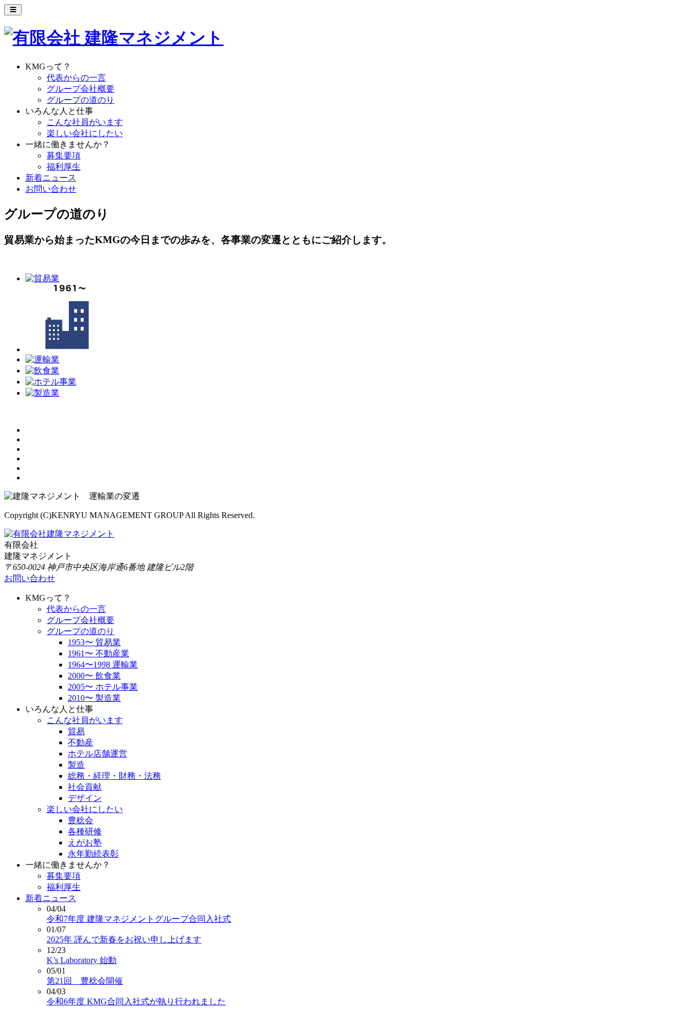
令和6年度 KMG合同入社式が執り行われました (136, 1001)
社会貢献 (85, 786)
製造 (76, 764)
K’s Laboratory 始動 (82, 960)
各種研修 (85, 831)
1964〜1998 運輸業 (103, 664)
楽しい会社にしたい (85, 133)
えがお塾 (85, 842)
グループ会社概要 (80, 88)
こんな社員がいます (85, 122)
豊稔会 (80, 820)
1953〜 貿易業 (94, 642)
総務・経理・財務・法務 (114, 775)
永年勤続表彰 (93, 853)
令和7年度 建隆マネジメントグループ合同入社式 (139, 918)
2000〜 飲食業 (94, 675)
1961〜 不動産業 (98, 653)
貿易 (76, 731)
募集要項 (64, 155)
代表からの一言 (76, 77)
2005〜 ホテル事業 (103, 686)
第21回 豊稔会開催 (85, 980)
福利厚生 (64, 166)
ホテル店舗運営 (97, 753)
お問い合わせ (50, 188)
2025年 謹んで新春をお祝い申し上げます (124, 939)
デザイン (85, 798)
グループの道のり (80, 99)
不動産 (80, 742)
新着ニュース (50, 177)
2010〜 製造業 (94, 697)
